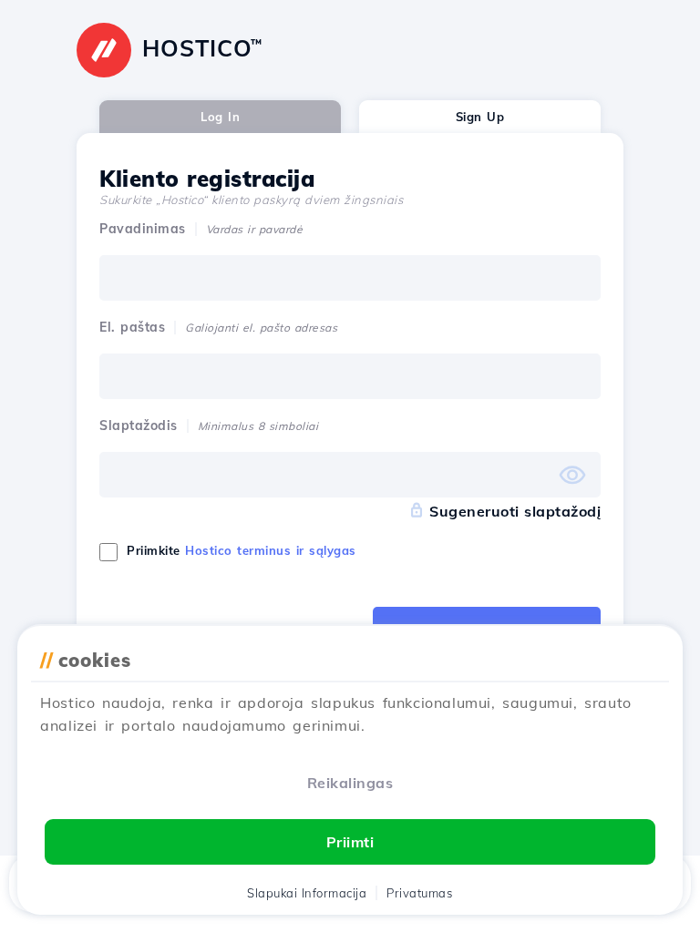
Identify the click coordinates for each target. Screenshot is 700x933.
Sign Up (480, 116)
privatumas (419, 893)
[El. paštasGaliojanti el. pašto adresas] (350, 376)
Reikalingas (350, 783)
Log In (220, 116)
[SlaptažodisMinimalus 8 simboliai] (350, 475)
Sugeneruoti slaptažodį (515, 511)
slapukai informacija (306, 893)
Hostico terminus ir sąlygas (270, 550)
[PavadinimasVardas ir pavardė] (350, 278)
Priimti (350, 842)
